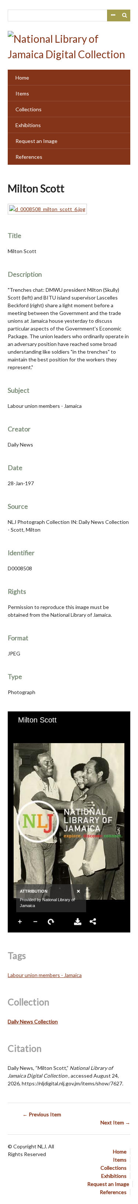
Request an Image (36, 141)
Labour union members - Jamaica (45, 975)
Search (125, 15)
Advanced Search (113, 15)
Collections (28, 109)
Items (22, 93)
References (28, 157)
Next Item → (115, 1122)
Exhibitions (28, 125)
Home (22, 77)
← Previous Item (41, 1114)
